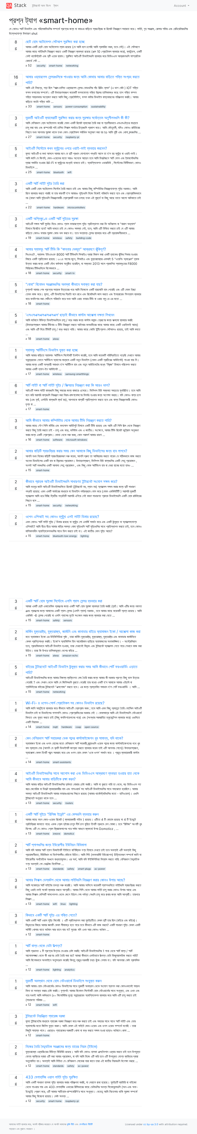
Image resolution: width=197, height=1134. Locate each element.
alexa (56, 338)
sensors (57, 106)
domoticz (69, 833)
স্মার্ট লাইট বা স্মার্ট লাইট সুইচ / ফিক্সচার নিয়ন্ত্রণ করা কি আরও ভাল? (68, 385)
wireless (57, 238)
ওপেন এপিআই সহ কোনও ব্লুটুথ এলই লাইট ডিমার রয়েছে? (62, 516)
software (57, 439)
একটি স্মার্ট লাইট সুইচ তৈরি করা (45, 183)
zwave (56, 833)
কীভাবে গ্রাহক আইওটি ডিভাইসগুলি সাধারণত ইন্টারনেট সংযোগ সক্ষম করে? (71, 481)
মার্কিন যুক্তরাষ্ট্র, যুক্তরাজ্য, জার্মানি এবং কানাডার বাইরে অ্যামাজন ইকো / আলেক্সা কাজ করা (83, 631)
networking (72, 65)
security (41, 65)
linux (63, 903)
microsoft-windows (76, 439)
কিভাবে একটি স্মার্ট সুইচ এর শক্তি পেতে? (51, 915)
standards (58, 868)
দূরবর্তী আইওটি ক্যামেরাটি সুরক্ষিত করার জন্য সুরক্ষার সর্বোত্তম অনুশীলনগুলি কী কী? (77, 117)
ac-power (99, 868)
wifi (69, 172)
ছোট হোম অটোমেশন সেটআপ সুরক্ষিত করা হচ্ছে (55, 41)
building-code (83, 238)
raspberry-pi (72, 137)
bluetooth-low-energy (65, 536)
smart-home (55, 65)
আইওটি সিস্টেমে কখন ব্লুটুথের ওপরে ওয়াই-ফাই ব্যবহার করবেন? (66, 148)
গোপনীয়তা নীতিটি (86, 1124)
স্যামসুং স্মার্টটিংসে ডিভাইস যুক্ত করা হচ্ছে (52, 350)
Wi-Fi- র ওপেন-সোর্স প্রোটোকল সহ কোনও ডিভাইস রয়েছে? (65, 703)
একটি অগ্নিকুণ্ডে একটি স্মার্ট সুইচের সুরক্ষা (52, 218)
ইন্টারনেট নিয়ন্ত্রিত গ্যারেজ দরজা (45, 1016)
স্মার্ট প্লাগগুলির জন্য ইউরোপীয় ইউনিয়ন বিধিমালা (56, 845)
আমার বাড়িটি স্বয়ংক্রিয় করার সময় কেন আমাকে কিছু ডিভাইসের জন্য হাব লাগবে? (76, 451)
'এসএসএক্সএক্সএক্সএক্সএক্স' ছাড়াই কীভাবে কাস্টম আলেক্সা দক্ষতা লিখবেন (70, 315)
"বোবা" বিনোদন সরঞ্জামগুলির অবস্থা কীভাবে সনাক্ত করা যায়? (64, 284)
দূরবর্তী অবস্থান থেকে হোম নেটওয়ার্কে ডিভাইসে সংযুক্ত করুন (64, 981)
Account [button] (180, 5)
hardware (58, 207)
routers (69, 803)
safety (69, 238)
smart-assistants (62, 762)
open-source (91, 727)
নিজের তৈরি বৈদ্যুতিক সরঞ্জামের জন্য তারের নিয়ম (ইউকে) (61, 1046)
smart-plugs (84, 868)
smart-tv (70, 273)
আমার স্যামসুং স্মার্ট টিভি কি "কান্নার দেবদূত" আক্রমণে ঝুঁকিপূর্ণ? (66, 249)
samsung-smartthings (77, 374)
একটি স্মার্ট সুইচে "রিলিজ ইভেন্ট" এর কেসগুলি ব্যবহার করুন (62, 814)
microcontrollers (76, 207)
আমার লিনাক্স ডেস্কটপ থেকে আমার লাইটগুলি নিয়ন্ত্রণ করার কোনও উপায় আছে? (75, 880)
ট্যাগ (56, 5)
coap (78, 727)
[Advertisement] (75, 571)
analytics (69, 969)
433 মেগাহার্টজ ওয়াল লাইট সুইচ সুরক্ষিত (52, 1077)
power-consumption (76, 106)
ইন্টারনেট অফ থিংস (41, 5)
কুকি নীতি (70, 1124)
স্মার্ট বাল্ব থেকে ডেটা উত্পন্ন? (44, 945)
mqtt (55, 727)
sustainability (98, 106)
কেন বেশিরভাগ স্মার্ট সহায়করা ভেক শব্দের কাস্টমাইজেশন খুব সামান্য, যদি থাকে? (74, 738)
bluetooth (58, 172)
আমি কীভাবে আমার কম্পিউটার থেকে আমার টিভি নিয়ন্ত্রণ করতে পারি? (69, 420)
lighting (84, 536)
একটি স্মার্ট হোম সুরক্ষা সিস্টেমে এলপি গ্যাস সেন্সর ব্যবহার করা (64, 601)
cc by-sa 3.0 (150, 1124)
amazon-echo (70, 655)
